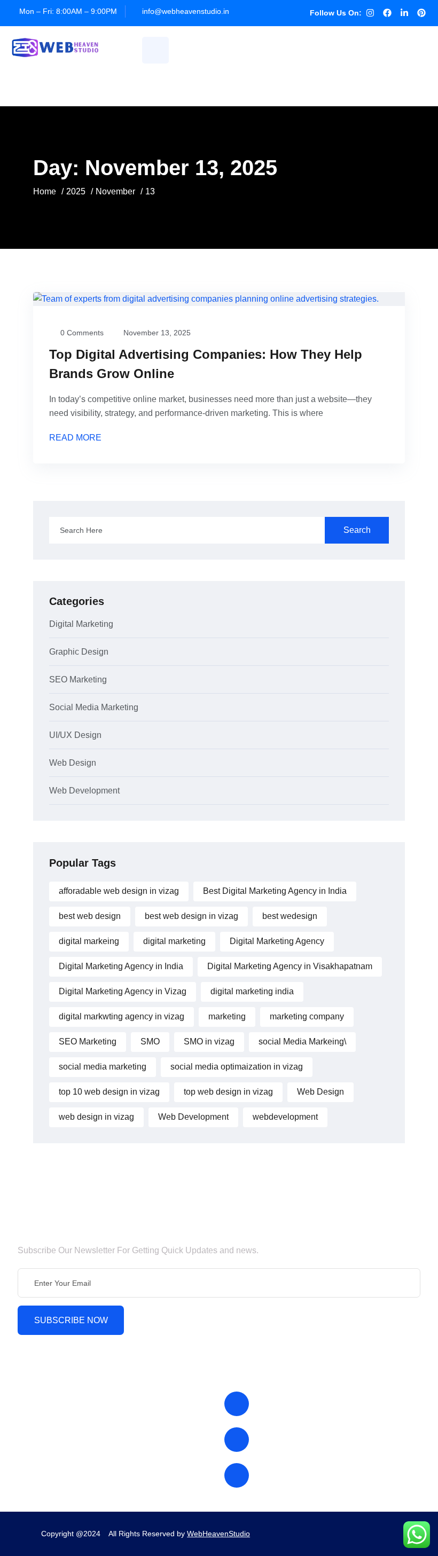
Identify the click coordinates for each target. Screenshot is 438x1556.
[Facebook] (387, 12)
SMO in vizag (209, 1041)
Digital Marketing (81, 624)
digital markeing (89, 941)
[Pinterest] (421, 12)
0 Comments (82, 332)
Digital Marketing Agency (277, 941)
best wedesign (289, 916)
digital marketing (174, 941)
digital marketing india (252, 991)
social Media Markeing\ (302, 1041)
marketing (227, 1016)
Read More (76, 438)
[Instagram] (370, 12)
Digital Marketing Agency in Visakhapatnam (289, 966)
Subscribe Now (71, 1320)
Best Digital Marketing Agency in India (275, 890)
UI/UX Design (75, 735)
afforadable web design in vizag (119, 890)
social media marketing (102, 1066)
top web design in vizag (228, 1091)
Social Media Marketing (93, 707)
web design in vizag (96, 1116)
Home (44, 191)
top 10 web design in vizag (109, 1091)
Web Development (84, 791)
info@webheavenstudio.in (185, 11)
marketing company (307, 1016)
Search (357, 530)
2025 (75, 191)
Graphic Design (78, 652)
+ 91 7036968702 (292, 1475)
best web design (90, 916)
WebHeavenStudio (218, 1533)
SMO (150, 1041)
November (115, 191)
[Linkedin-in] (404, 12)
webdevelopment (285, 1116)
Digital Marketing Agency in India (121, 966)
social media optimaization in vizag (236, 1066)
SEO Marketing (78, 679)
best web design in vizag (191, 916)
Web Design (72, 763)
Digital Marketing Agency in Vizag (122, 991)
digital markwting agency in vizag (121, 1016)
